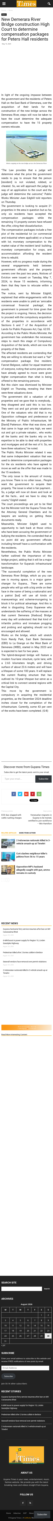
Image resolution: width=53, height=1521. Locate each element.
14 (35, 1325)
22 (41, 1330)
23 (48, 1330)
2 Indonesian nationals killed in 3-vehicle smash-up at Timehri (25, 971)
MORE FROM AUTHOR (27, 833)
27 (28, 1336)
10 (5, 1325)
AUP (24, 1513)
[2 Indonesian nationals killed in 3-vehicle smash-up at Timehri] (8, 843)
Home (8, 1513)
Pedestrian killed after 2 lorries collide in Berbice (23, 952)
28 (35, 1336)
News (4, 14)
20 (28, 1330)
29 (41, 1336)
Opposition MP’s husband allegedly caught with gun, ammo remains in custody (33, 869)
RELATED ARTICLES (8, 833)
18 (13, 1330)
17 (5, 1330)
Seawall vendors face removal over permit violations (24, 962)
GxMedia (27, 1518)
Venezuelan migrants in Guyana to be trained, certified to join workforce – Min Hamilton (40, 819)
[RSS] (30, 1503)
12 (20, 1325)
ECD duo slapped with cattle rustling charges (11, 816)
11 (13, 1325)
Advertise (17, 1513)
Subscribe (43, 779)
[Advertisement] (26, 68)
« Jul (3, 1345)
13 (28, 1325)
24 (5, 1336)
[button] (49, 3)
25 (13, 1336)
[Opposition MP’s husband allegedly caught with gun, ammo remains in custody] (8, 870)
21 (35, 1330)
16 (48, 1325)
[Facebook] (23, 1503)
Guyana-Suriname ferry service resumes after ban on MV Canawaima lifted (26, 930)
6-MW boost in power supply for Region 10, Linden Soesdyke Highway (24, 941)
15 (41, 1325)
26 (20, 1336)
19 (20, 1330)
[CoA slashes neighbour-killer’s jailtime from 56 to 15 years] (8, 856)
